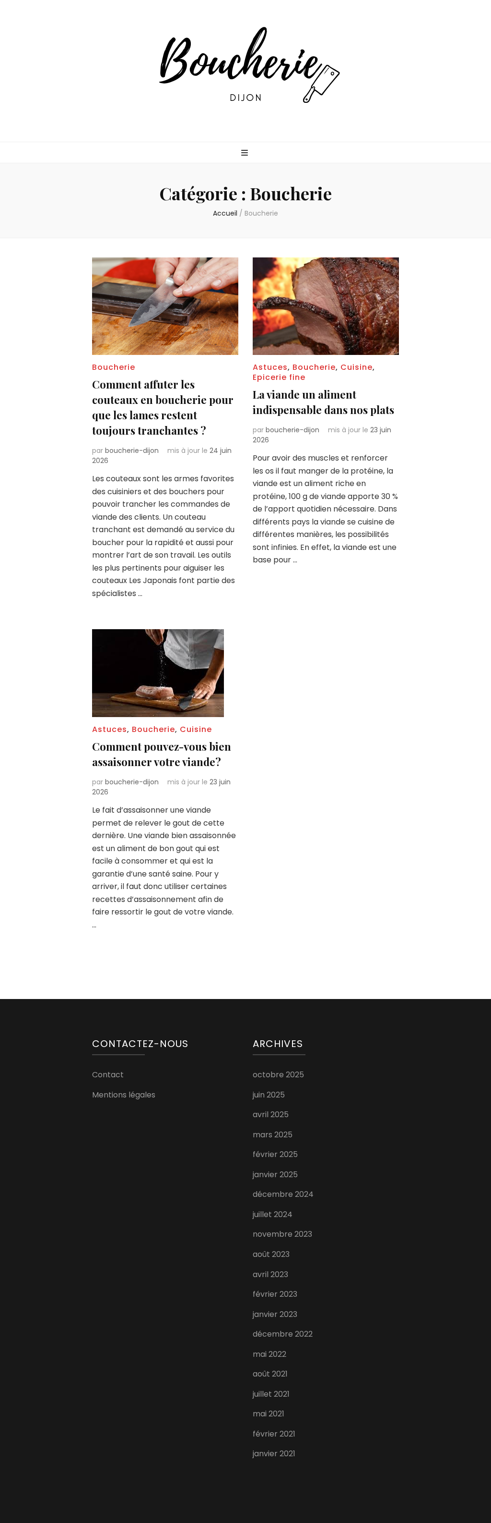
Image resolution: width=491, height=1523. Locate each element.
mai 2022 (269, 1354)
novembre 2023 (282, 1234)
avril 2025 (271, 1114)
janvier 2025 (275, 1174)
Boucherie (113, 367)
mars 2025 (272, 1134)
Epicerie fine (279, 377)
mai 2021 (268, 1413)
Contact (108, 1074)
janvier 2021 (274, 1453)
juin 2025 (269, 1094)
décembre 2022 (283, 1334)
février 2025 (275, 1154)
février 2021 (274, 1433)
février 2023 (275, 1294)
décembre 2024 (283, 1194)
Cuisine (356, 367)
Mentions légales (123, 1094)
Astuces (270, 367)
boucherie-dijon (132, 450)
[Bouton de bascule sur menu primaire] (245, 153)
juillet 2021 (271, 1394)
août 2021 (270, 1373)
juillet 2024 (272, 1214)
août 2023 (271, 1254)
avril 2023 (270, 1274)
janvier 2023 (275, 1314)
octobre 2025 (278, 1074)
